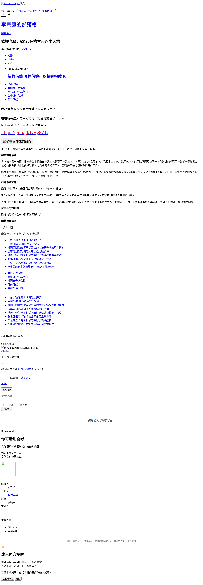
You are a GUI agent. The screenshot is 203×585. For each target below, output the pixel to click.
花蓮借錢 (13, 284)
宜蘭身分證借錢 (16, 88)
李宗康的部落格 (19, 24)
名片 (10, 63)
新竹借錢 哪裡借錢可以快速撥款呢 (37, 76)
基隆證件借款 (15, 273)
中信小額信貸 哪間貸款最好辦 (24, 240)
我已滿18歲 (8, 579)
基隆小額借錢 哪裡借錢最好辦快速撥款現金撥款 (35, 255)
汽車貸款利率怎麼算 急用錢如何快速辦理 (31, 266)
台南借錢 (13, 84)
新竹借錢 (13, 99)
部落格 (11, 59)
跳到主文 (6, 33)
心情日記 (27, 49)
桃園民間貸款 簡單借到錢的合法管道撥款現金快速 (36, 247)
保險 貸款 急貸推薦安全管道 (23, 244)
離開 (18, 579)
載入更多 (7, 389)
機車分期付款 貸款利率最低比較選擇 (28, 251)
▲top (4, 383)
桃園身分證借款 (16, 280)
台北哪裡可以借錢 (18, 91)
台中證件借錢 (15, 95)
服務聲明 (132, 541)
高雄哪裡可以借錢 (18, 277)
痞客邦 (22, 369)
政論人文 (26, 377)
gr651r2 (5, 351)
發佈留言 (7, 409)
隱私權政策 (119, 541)
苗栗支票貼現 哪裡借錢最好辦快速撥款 (29, 263)
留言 (28, 369)
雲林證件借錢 (15, 288)
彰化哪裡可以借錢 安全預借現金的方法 (29, 259)
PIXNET (77, 541)
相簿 (10, 55)
